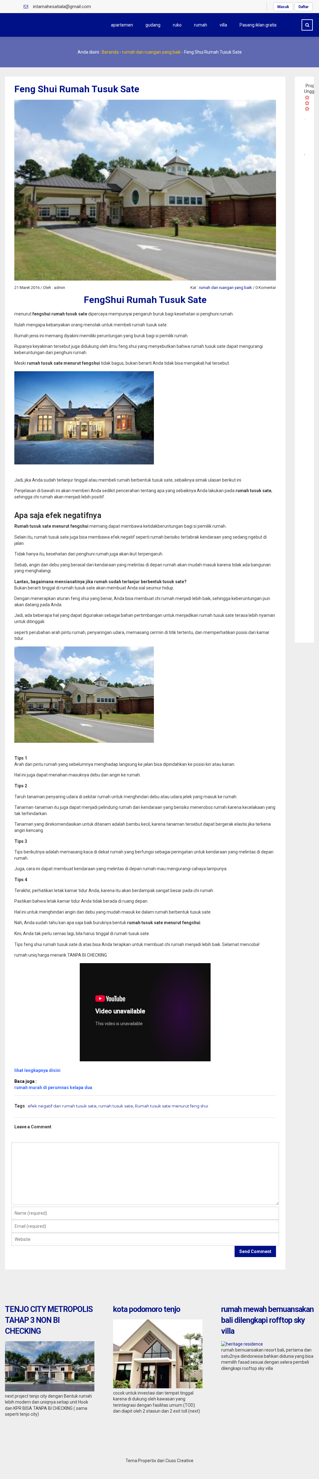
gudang (152, 24)
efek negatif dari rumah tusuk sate (62, 1105)
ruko (177, 24)
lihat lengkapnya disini (37, 1070)
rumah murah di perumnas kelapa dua (53, 1087)
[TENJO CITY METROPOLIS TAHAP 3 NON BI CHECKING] (49, 1389)
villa (223, 24)
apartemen (122, 24)
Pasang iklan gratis (258, 24)
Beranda (110, 52)
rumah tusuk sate (115, 1105)
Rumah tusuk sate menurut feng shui (171, 1105)
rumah (200, 24)
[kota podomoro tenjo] (157, 1386)
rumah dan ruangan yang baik (151, 52)
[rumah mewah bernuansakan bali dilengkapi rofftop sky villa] (242, 1344)
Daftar (303, 7)
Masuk (283, 7)
